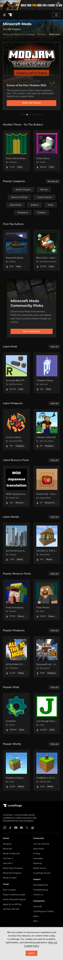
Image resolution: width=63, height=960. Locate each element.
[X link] (27, 827)
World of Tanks (10, 878)
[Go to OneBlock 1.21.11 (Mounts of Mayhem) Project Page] (46, 770)
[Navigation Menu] (4, 14)
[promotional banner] (31, 5)
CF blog (36, 854)
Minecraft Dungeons (12, 873)
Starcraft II (8, 863)
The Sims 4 (8, 858)
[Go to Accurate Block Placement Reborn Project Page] (16, 372)
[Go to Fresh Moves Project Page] (46, 600)
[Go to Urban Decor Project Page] (46, 150)
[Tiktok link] (10, 827)
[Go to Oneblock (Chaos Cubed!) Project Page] (16, 770)
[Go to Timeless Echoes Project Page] (46, 372)
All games (7, 844)
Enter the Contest (31, 103)
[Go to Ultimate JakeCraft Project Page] (46, 429)
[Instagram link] (4, 827)
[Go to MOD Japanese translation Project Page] (16, 486)
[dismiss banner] (58, 3)
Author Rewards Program (14, 900)
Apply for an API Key (12, 904)
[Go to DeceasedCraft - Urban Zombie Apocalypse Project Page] (46, 656)
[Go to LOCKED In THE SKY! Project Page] (46, 543)
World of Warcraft (11, 854)
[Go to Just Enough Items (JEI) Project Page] (46, 713)
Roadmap (37, 863)
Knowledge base (40, 885)
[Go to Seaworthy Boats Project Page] (16, 250)
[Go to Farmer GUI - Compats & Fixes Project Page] (46, 486)
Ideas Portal (38, 849)
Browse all (53, 181)
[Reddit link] (32, 827)
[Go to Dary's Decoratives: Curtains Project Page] (16, 150)
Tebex (35, 916)
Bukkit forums (39, 868)
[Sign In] (56, 15)
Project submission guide (14, 895)
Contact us (38, 895)
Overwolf (37, 907)
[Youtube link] (16, 827)
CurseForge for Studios (43, 911)
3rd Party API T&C (11, 909)
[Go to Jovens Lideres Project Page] (16, 429)
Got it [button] (32, 953)
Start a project (9, 890)
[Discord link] (21, 827)
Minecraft (7, 849)
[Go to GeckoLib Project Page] (16, 713)
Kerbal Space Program (13, 868)
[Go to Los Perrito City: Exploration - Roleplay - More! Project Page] (16, 543)
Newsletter (38, 858)
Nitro (35, 921)
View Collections (31, 331)
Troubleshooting (40, 890)
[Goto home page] (10, 15)
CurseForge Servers (42, 873)
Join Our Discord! (41, 844)
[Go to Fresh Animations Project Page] (16, 600)
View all (54, 346)
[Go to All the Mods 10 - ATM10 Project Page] (16, 656)
